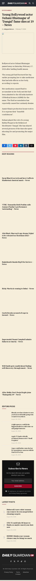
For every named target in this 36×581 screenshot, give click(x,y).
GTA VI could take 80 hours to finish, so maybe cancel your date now (20, 525)
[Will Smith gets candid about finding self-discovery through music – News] (18, 354)
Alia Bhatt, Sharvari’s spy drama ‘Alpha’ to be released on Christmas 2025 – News (18, 235)
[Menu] (3, 3)
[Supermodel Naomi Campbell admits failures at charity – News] (18, 328)
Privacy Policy (16, 493)
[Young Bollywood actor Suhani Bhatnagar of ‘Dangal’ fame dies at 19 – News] (18, 43)
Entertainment (7, 10)
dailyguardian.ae (9, 29)
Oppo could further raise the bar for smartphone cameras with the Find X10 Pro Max (22, 450)
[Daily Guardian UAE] (17, 3)
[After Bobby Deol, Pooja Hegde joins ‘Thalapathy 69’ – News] (18, 381)
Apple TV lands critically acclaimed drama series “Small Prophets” (21, 438)
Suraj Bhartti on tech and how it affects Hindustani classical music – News (18, 179)
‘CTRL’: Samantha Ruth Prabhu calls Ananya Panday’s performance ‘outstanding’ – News (16, 207)
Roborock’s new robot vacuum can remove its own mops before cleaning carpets (20, 512)
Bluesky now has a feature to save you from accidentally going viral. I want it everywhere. (22, 415)
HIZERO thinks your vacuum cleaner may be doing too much (19, 537)
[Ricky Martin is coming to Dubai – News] (18, 277)
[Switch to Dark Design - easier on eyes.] (33, 3)
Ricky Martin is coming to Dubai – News (18, 289)
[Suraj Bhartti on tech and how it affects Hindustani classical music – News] (18, 167)
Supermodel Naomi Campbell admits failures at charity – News (16, 340)
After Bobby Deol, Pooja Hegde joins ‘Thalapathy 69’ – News (16, 393)
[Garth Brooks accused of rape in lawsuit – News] (18, 301)
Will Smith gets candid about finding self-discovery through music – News (17, 367)
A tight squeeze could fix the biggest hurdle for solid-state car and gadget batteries (22, 426)
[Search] (29, 3)
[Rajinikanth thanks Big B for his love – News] (18, 250)
